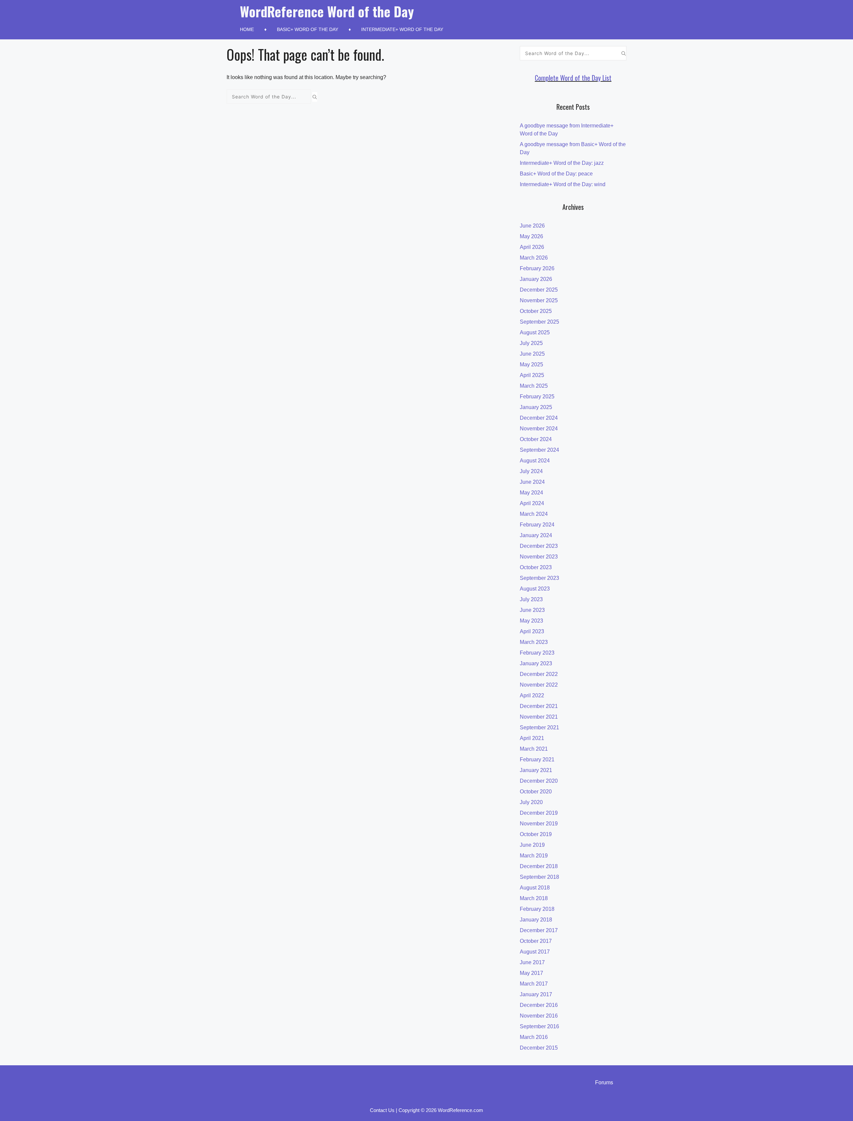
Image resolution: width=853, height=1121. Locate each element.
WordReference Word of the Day (327, 11)
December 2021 (539, 706)
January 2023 (536, 663)
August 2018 (535, 887)
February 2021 (537, 759)
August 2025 (535, 332)
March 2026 (534, 258)
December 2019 (539, 813)
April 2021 (532, 738)
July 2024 (531, 471)
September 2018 (539, 877)
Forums (604, 1082)
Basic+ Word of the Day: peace (556, 173)
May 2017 (531, 973)
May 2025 (531, 364)
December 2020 (539, 781)
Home (247, 29)
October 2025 (536, 311)
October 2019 (536, 834)
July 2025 (531, 343)
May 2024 (531, 492)
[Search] (314, 96)
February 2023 (537, 653)
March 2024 (534, 514)
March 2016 (534, 1037)
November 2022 (539, 685)
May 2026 (531, 236)
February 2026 (537, 268)
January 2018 (536, 919)
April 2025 (532, 375)
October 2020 (536, 791)
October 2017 (536, 941)
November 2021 (539, 717)
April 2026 (532, 247)
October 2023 (536, 567)
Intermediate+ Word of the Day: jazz (562, 163)
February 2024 (537, 524)
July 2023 (531, 599)
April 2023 (532, 631)
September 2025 (539, 322)
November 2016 (539, 1016)
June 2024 (532, 482)
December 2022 (539, 674)
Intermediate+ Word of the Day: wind (562, 184)
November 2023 (539, 556)
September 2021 (539, 727)
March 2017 (534, 984)
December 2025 (539, 290)
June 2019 (532, 845)
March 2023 (534, 642)
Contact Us (382, 1110)
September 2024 (539, 450)
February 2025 (537, 396)
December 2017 (539, 930)
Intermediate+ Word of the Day (402, 29)
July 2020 (531, 802)
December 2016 (539, 1005)
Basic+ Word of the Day (307, 29)
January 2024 (536, 535)
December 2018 (539, 866)
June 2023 (532, 610)
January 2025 (536, 407)
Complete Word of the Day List (573, 78)
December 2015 (539, 1048)
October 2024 (536, 439)
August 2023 (535, 589)
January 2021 (536, 770)
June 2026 (532, 226)
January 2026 (536, 279)
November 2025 (539, 300)
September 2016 (539, 1026)
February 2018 (537, 909)
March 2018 (534, 898)
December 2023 (539, 546)
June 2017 (532, 962)
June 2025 (532, 354)
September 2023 (539, 578)
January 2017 (536, 994)
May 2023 (531, 621)
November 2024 (539, 428)
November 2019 (539, 823)
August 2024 (535, 460)
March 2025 (534, 386)
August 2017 (535, 952)
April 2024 (532, 503)
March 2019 (534, 855)
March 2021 (534, 749)
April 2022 (532, 695)
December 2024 (539, 418)
